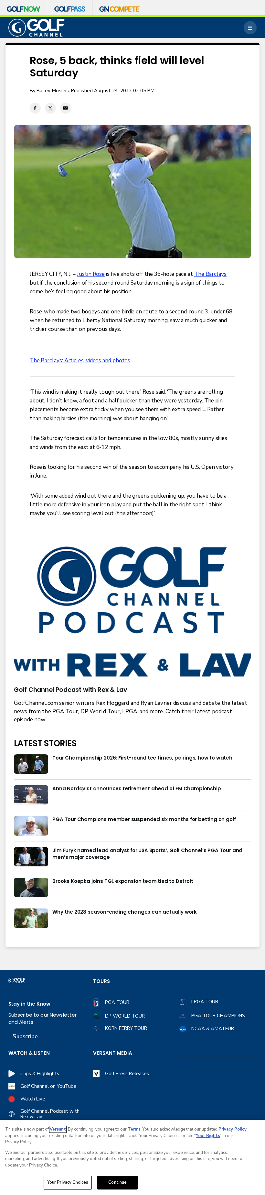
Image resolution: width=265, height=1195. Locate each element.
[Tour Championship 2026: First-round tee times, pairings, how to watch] (31, 764)
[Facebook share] (35, 108)
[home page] (36, 27)
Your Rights (208, 1136)
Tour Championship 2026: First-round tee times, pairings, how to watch (142, 757)
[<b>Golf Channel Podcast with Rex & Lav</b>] (132, 613)
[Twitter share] (50, 108)
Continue (117, 1182)
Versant (58, 1129)
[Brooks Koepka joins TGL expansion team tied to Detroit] (31, 887)
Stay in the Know (29, 1003)
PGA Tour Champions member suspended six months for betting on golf (144, 819)
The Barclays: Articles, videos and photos (80, 360)
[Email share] (65, 108)
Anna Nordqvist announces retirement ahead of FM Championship (136, 788)
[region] (132, 1157)
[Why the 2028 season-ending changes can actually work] (31, 918)
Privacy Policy (232, 1129)
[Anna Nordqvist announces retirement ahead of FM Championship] (31, 795)
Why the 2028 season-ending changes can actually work (124, 911)
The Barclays (210, 274)
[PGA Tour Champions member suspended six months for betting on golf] (31, 825)
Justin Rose (91, 274)
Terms (134, 1129)
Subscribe (25, 1036)
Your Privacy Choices (68, 1182)
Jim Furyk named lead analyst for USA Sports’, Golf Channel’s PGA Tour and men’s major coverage (147, 854)
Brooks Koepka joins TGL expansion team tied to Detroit (122, 881)
